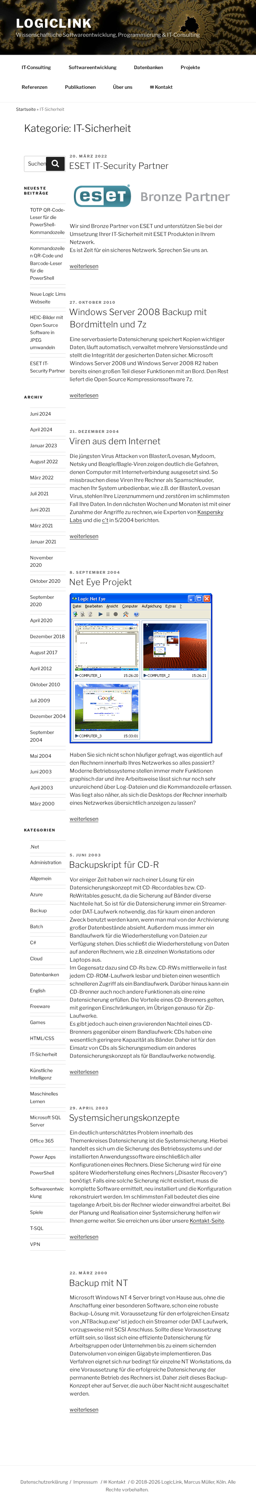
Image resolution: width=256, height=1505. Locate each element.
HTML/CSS (42, 1038)
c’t (105, 520)
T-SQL (36, 1228)
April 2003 (41, 787)
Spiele (36, 1212)
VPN (35, 1244)
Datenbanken (148, 67)
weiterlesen (84, 266)
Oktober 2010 (45, 684)
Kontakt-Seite (207, 1221)
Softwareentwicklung (93, 67)
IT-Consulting (36, 67)
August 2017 (43, 652)
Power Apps (43, 1157)
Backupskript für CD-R (114, 864)
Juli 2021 (39, 493)
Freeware (40, 1006)
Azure (36, 894)
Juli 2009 (40, 700)
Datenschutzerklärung (44, 1482)
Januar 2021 (43, 541)
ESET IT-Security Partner (119, 166)
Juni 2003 (41, 771)
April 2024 (41, 429)
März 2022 (41, 477)
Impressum (85, 1482)
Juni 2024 (40, 414)
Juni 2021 (40, 509)
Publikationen (80, 87)
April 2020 (41, 620)
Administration (45, 862)
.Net (34, 846)
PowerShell (42, 1173)
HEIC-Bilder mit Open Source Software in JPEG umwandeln (46, 332)
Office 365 (42, 1141)
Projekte (190, 67)
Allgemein (40, 878)
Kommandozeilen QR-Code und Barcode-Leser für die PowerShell (47, 263)
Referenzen (34, 87)
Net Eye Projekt (100, 582)
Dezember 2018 (47, 636)
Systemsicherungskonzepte (124, 1117)
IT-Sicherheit (43, 1054)
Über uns (122, 87)
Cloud (36, 958)
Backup (38, 910)
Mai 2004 (40, 756)
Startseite (26, 109)
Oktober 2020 (45, 581)
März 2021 (41, 525)
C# (33, 942)
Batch (36, 926)
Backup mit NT (98, 1283)
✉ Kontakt (161, 87)
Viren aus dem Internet (115, 441)
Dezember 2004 (48, 716)
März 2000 (42, 803)
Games (37, 1022)
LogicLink (54, 23)
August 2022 (44, 461)
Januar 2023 (43, 445)
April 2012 (41, 668)
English (37, 990)
